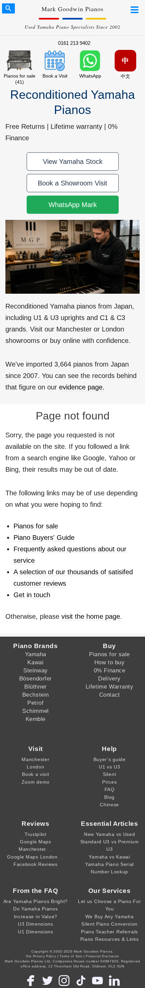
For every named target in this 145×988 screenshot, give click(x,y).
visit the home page (90, 616)
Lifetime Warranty (110, 686)
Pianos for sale (35, 526)
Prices (109, 782)
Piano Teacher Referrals (109, 931)
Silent (109, 774)
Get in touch (31, 595)
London (35, 766)
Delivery (109, 678)
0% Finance (109, 670)
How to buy (109, 662)
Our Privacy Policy (41, 956)
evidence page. (82, 387)
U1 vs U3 (109, 766)
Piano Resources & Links (109, 939)
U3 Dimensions (35, 924)
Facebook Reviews (35, 864)
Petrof (35, 702)
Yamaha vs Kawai (109, 857)
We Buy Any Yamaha (109, 916)
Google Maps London (32, 857)
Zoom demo (36, 782)
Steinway (35, 670)
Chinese (109, 804)
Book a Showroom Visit (72, 183)
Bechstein (35, 694)
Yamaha (35, 654)
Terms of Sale (71, 956)
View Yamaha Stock (73, 161)
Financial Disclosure (102, 956)
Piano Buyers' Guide (44, 537)
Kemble (36, 719)
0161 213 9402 (74, 43)
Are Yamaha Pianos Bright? (35, 901)
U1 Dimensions (35, 931)
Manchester (35, 759)
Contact (109, 694)
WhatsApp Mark (73, 204)
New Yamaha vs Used (109, 834)
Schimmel (35, 710)
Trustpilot (36, 834)
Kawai (35, 662)
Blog (109, 797)
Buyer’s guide (109, 759)
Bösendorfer (35, 678)
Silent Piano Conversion (109, 924)
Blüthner (35, 686)
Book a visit (35, 774)
